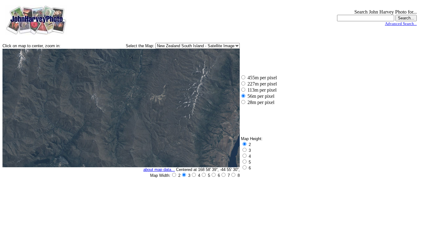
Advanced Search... (401, 23)
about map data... (159, 169)
